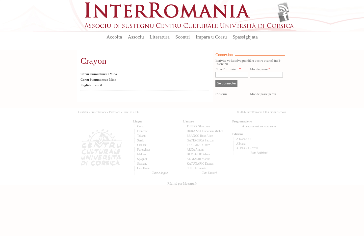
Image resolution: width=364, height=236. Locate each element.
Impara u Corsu (211, 36)
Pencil (91, 85)
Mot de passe (260, 69)
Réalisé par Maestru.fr (182, 183)
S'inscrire (221, 94)
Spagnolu (142, 159)
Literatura (160, 36)
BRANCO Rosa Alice (200, 136)
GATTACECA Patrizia (200, 140)
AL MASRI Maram (198, 159)
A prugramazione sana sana (259, 126)
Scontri (182, 36)
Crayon (93, 61)
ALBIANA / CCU (247, 148)
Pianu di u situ (131, 112)
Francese (142, 131)
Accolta (114, 36)
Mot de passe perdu (263, 94)
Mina (98, 74)
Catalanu (142, 145)
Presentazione (98, 112)
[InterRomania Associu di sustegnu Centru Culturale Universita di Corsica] (189, 27)
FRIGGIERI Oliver (198, 145)
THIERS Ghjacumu (198, 126)
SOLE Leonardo (196, 168)
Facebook (283, 16)
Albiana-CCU (244, 139)
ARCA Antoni (195, 149)
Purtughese (143, 149)
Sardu (140, 140)
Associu (136, 36)
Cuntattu (83, 112)
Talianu (141, 136)
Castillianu (143, 168)
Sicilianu (142, 163)
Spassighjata (245, 36)
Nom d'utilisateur (228, 69)
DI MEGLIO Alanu (198, 154)
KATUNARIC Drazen (200, 163)
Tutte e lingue (160, 173)
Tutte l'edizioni (258, 153)
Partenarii (114, 112)
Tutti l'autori (209, 173)
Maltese (141, 154)
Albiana (240, 143)
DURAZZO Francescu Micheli (205, 131)
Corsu (140, 126)
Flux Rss (283, 8)
